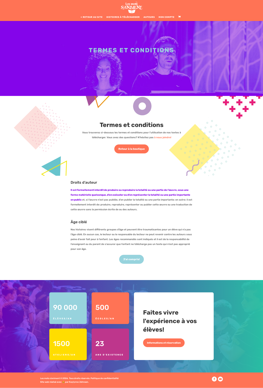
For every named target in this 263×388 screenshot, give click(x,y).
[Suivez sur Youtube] (220, 379)
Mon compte (166, 17)
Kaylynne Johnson (78, 382)
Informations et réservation (164, 342)
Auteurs (149, 17)
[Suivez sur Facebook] (214, 379)
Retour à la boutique (131, 148)
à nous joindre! (162, 137)
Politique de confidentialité (105, 378)
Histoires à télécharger (123, 17)
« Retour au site (92, 17)
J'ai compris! (131, 259)
